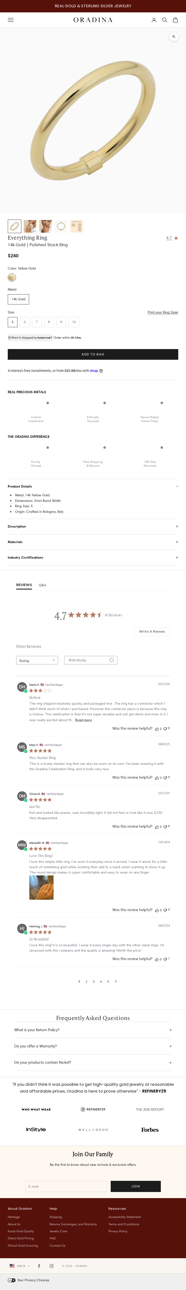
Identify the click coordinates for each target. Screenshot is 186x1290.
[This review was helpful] (157, 729)
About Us (14, 1224)
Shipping (56, 1217)
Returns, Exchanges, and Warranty (73, 1224)
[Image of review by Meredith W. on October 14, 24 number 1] (41, 887)
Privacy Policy (117, 1231)
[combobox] (37, 660)
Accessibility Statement (124, 1217)
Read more (83, 720)
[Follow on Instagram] (51, 1266)
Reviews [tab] (24, 585)
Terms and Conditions (123, 1224)
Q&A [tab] (42, 585)
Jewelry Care (58, 1231)
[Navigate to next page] (116, 981)
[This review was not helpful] (165, 728)
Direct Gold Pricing (21, 1238)
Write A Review (152, 631)
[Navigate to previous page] (71, 981)
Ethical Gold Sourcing (23, 1245)
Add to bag (93, 354)
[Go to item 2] (30, 226)
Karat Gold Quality (21, 1231)
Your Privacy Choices (33, 1280)
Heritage (14, 1217)
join (135, 1186)
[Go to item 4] (61, 226)
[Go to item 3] (45, 226)
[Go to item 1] (14, 226)
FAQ (52, 1238)
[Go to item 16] (76, 226)
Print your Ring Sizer (163, 312)
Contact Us (57, 1245)
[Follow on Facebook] (39, 1266)
